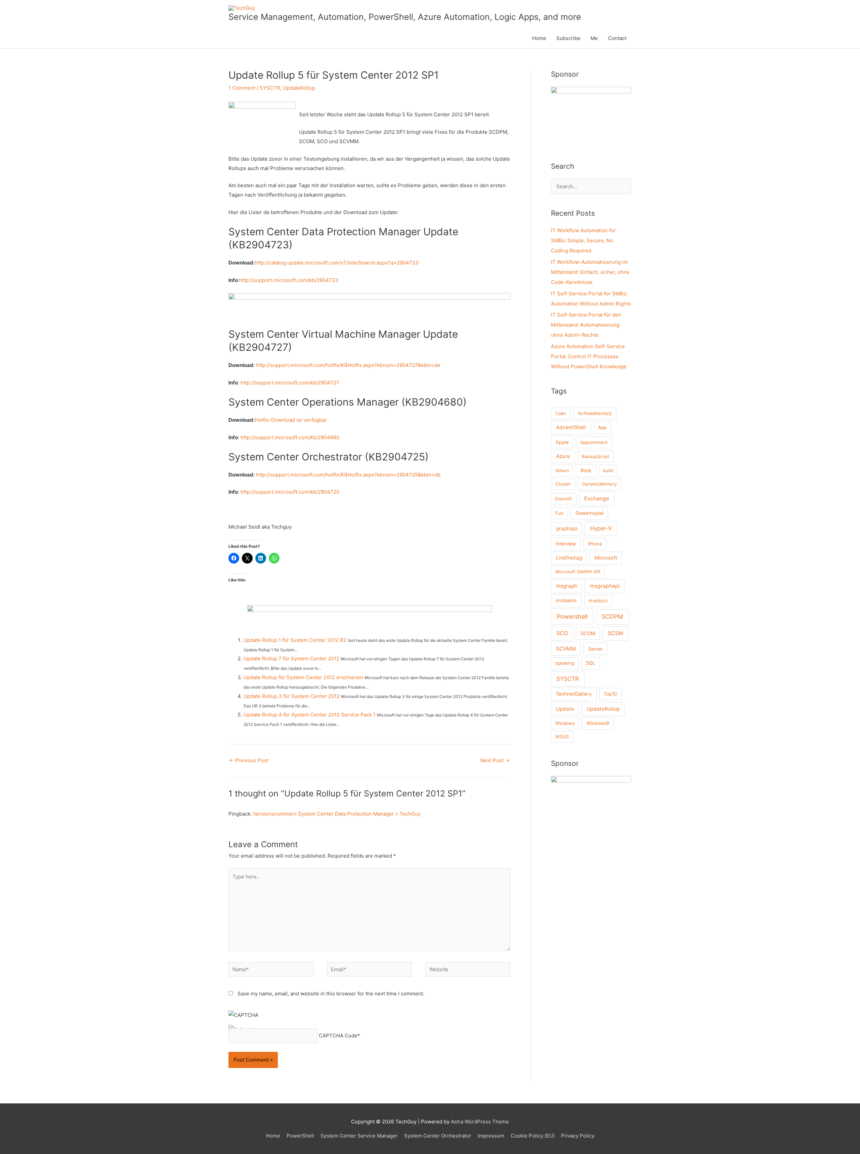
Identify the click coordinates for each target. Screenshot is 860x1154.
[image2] (591, 805)
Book (586, 470)
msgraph (566, 586)
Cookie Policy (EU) (533, 1135)
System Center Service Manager (359, 1135)
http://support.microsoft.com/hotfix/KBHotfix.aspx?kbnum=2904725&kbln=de (348, 474)
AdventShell (571, 427)
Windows (565, 723)
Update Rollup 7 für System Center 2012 (291, 658)
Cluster (563, 484)
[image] (591, 116)
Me (594, 38)
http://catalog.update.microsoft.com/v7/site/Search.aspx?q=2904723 (337, 262)
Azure (563, 456)
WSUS (562, 736)
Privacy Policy (577, 1135)
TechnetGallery (574, 694)
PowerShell (300, 1135)
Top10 (610, 694)
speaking (564, 663)
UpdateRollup (299, 88)
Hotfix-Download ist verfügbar (291, 420)
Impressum (491, 1135)
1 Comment (241, 88)
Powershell (572, 616)
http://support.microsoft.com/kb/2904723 (288, 280)
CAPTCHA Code (338, 1035)
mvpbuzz (598, 600)
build (608, 470)
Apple (562, 442)
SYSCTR (270, 88)
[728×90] (369, 620)
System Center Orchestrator (437, 1135)
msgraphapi (605, 586)
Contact (617, 38)
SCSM (615, 633)
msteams (566, 600)
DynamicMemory (599, 484)
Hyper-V (601, 528)
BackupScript (595, 456)
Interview (566, 543)
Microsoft (606, 558)
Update (565, 709)
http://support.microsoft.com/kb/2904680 (290, 437)
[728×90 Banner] (369, 309)
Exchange (596, 498)
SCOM (587, 633)
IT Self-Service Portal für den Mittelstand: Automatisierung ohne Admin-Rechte (586, 325)
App (602, 427)
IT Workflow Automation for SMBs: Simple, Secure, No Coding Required (583, 240)
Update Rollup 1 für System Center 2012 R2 (295, 640)
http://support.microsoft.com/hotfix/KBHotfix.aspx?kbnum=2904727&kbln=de (348, 365)
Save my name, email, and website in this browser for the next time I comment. (331, 993)
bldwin (562, 470)
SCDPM (612, 616)
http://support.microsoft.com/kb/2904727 (290, 382)
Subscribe (568, 38)
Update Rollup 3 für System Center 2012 (292, 696)
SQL (590, 663)
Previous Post (248, 760)
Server (595, 649)
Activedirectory (595, 413)
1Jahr (560, 413)
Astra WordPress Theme (480, 1121)
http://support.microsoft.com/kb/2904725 (290, 492)
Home (539, 38)
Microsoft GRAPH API (577, 571)
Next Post (495, 760)
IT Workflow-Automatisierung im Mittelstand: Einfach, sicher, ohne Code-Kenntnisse (590, 272)
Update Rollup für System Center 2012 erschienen (303, 677)
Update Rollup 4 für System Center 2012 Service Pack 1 (310, 714)
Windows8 (598, 723)
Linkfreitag (569, 557)
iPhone (595, 543)
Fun (559, 513)
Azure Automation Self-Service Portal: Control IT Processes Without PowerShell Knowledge (589, 356)
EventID (563, 498)
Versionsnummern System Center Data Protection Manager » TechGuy (337, 814)
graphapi (566, 528)
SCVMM (566, 649)
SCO (562, 633)
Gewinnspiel (589, 513)
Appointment (594, 442)
